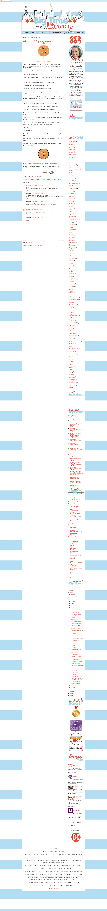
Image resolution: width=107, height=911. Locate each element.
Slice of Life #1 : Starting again (75, 516)
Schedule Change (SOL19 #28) (75, 468)
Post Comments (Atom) (34, 242)
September (73, 599)
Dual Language (72, 208)
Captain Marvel (72, 537)
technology (71, 361)
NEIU (70, 289)
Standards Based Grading (74, 349)
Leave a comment (38, 163)
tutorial (70, 371)
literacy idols (71, 273)
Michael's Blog (73, 536)
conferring (71, 198)
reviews (70, 328)
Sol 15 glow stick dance (74, 510)
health (70, 248)
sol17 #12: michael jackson (76, 661)
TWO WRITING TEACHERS (75, 420)
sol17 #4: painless (74, 676)
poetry (70, 310)
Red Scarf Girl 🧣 (73, 565)
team (70, 359)
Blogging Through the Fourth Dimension (76, 434)
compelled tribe (72, 195)
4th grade (71, 147)
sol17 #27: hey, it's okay (76, 623)
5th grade (71, 149)
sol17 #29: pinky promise (76, 617)
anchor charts (72, 157)
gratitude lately (72, 242)
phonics (71, 307)
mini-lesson (71, 286)
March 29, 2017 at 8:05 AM (37, 185)
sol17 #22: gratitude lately (76, 636)
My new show (72, 552)
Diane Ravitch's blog (74, 415)
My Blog (71, 567)
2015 (71, 691)
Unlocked (71, 546)
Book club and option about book (76, 562)
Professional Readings (74, 315)
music (70, 288)
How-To (70, 255)
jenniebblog (72, 443)
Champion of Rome (74, 551)
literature (71, 276)
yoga (70, 387)
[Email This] (37, 176)
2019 (71, 588)
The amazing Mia (73, 497)
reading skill (71, 320)
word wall (71, 377)
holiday (70, 252)
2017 (71, 592)
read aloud (71, 318)
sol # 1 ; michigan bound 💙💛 (76, 513)
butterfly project (74, 652)
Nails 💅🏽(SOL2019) (73, 549)
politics (70, 312)
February (73, 685)
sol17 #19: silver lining (75, 643)
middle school (72, 283)
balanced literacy (72, 165)
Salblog (71, 561)
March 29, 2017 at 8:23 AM (37, 201)
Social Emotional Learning (74, 341)
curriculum (71, 204)
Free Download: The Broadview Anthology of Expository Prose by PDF (76, 576)
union (70, 372)
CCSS (70, 185)
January (72, 687)
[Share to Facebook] (40, 176)
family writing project (73, 219)
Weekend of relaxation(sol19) (75, 555)
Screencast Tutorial (73, 335)
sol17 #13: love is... (75, 659)
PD (69, 301)
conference (71, 196)
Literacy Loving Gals (74, 448)
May (72, 607)
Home (43, 240)
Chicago (71, 186)
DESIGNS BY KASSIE (60, 887)
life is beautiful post (75, 619)
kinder (70, 265)
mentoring (71, 281)
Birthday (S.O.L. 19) (73, 523)
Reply (27, 190)
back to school (72, 164)
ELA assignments (72, 216)
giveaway (71, 234)
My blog (71, 509)
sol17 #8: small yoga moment (77, 670)
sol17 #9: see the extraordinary (77, 667)
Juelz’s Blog (72, 522)
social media (71, 343)
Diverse (71, 504)
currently (71, 203)
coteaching (71, 199)
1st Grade (71, 142)
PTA (70, 317)
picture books (72, 309)
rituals (70, 330)
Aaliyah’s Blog (72, 558)
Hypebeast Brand (73, 533)
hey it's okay (71, 250)
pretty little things (73, 314)
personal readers (72, 304)
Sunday (71, 528)
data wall (71, 206)
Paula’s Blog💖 (73, 548)
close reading (72, 190)
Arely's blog (72, 524)
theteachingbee (73, 439)
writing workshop (73, 384)
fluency (70, 226)
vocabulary (71, 374)
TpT (70, 367)
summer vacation (73, 354)
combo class (71, 193)
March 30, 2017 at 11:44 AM (37, 217)
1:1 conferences (72, 141)
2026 (71, 587)
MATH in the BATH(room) (75, 478)
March (72, 611)
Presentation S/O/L (73, 507)
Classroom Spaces (73, 188)
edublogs (71, 211)
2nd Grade (71, 144)
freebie (70, 230)
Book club (71, 559)
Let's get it (72, 518)
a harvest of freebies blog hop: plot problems (77, 798)
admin (70, 155)
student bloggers (72, 351)
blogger (71, 172)
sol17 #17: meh (74, 647)
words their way (72, 379)
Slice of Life (71, 340)
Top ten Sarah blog (74, 501)
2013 (71, 695)
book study (71, 180)
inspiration (71, 260)
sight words (71, 338)
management (72, 278)
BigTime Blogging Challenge (75, 168)
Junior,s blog (72, 556)
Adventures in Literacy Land (75, 471)
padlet (31, 163)
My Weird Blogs (73, 503)
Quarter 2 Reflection (73, 502)
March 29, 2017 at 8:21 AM (37, 193)
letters (70, 268)
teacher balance (72, 358)
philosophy (71, 305)
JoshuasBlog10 (73, 530)
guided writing (72, 247)
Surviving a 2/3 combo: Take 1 (75, 482)
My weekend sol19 (73, 572)
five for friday (72, 224)
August (72, 601)
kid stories (71, 263)
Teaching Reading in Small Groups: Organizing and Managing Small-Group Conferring (76, 473)
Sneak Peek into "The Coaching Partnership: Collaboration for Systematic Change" (76, 450)
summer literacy (72, 353)
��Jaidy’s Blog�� (74, 506)
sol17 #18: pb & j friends (76, 645)
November (73, 596)
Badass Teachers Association (76, 454)
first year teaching (73, 221)
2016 (71, 689)
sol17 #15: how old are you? (76, 654)
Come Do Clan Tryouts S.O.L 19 (76, 531)
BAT (70, 167)
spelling (71, 345)
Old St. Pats (71, 292)
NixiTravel (71, 291)
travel (70, 369)
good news (71, 237)
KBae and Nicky (72, 534)
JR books (71, 261)
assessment (71, 160)
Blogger (56, 888)
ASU (70, 162)
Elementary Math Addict (75, 481)
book (70, 175)
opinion (70, 294)
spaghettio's (72, 512)
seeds (70, 336)
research (71, 327)
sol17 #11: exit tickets (75, 663)
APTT (70, 159)
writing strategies (73, 382)
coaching (71, 191)
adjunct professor (73, 154)
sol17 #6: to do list (74, 672)
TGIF (70, 362)
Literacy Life (71, 274)
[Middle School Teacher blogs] (76, 718)
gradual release (72, 239)
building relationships (73, 183)
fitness (70, 222)
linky (70, 271)
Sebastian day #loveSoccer (75, 554)
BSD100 (70, 182)
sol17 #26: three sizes (75, 625)
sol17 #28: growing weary (76, 621)
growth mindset (72, 244)
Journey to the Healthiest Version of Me (75, 463)
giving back (71, 235)
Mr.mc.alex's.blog (73, 527)
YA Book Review (72, 385)
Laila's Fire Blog (73, 515)
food (70, 227)
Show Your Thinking (74, 477)
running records (72, 333)
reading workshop (73, 323)
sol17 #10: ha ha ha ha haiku (77, 665)
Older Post (61, 240)
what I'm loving (72, 376)
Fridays (71, 525)
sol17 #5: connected (75, 674)
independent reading (73, 258)
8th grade (71, 151)
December (73, 594)
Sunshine (71, 356)
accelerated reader (73, 152)
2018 (71, 590)
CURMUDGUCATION (74, 428)
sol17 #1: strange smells (76, 683)
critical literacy (72, 201)
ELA (70, 214)
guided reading (72, 245)
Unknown (28, 209)
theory (70, 364)
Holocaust (71, 253)
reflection (71, 325)
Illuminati (72, 545)
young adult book (73, 389)
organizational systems (74, 297)
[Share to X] (39, 176)
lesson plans (71, 266)
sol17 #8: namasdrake (75, 669)
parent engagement (73, 299)
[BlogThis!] (38, 176)
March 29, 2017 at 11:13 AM (36, 209)
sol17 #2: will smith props (76, 681)
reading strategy (72, 322)
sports (70, 346)
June (72, 605)
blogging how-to (72, 173)
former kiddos (72, 229)
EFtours (70, 213)
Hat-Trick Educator (73, 467)
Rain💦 (71, 539)
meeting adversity (73, 279)
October (72, 598)
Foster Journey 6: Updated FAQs (76, 464)
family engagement (73, 217)
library (70, 270)
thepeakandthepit (73, 366)
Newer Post (25, 240)
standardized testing (73, 348)
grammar (71, 240)
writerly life (71, 380)
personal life (71, 302)
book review (71, 178)
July (71, 603)
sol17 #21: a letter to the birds (77, 638)
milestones (71, 284)
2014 (71, 693)
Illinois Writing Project (74, 257)
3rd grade (71, 146)
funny (70, 232)
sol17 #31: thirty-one (75, 612)
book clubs (71, 177)
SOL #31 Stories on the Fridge (75, 440)
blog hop (71, 170)
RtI (69, 332)
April (72, 609)
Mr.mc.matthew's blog (74, 573)
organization (72, 296)
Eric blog (71, 571)
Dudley (70, 209)
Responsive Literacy (74, 485)
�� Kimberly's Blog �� (75, 541)
